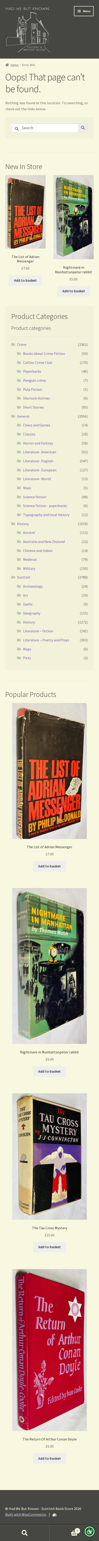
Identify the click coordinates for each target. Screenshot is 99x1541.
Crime (21, 344)
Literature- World (37, 478)
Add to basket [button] (25, 280)
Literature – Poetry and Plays (46, 640)
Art (25, 595)
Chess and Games (36, 425)
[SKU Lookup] (54, 1515)
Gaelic (28, 604)
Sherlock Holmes (36, 398)
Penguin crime (34, 380)
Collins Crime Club (37, 362)
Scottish (23, 577)
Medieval (30, 559)
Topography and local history (46, 514)
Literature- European (39, 470)
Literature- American (39, 452)
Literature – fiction (38, 631)
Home (15, 65)
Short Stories (33, 407)
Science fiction (34, 497)
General (23, 416)
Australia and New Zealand (44, 541)
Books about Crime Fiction (44, 353)
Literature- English (38, 461)
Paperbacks (32, 371)
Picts (27, 657)
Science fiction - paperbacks (45, 505)
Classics (29, 434)
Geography (31, 613)
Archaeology (33, 586)
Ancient (29, 532)
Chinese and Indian (37, 550)
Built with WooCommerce (25, 1514)
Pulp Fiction (32, 389)
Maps (27, 487)
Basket (64, 1529)
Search (25, 1533)
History (23, 523)
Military (29, 568)
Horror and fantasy (38, 443)
